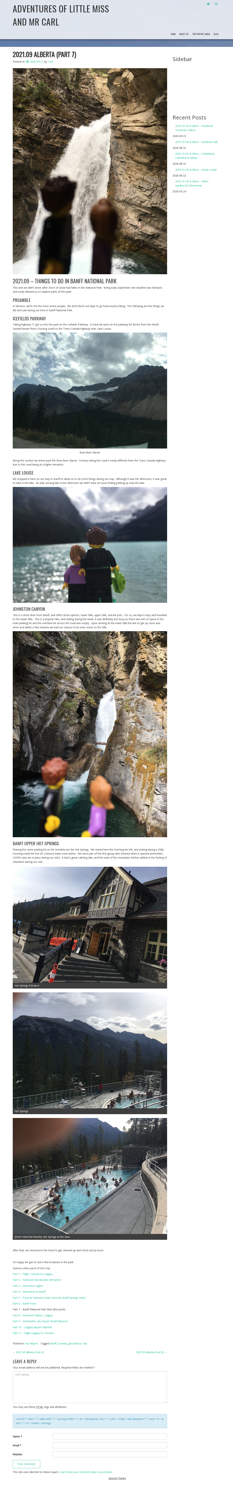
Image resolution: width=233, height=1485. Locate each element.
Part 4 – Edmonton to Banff (29, 1291)
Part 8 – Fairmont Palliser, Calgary (33, 1315)
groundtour (75, 1343)
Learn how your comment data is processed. (86, 1472)
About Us (184, 34)
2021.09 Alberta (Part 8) (151, 1352)
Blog (216, 34)
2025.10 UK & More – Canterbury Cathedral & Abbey (194, 155)
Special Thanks (117, 1478)
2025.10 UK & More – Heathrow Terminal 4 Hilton (194, 128)
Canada (62, 1343)
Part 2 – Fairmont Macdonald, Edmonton (37, 1280)
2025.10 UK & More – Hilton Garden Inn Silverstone (191, 183)
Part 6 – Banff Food (24, 1303)
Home (173, 34)
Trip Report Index (201, 34)
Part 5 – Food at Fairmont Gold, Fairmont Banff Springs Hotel (49, 1297)
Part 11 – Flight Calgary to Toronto (33, 1333)
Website (17, 1454)
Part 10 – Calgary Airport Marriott (32, 1327)
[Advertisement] (200, 86)
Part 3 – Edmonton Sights (28, 1286)
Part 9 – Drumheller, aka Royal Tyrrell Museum (40, 1321)
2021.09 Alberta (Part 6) (28, 1352)
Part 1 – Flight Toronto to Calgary (32, 1274)
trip (85, 1343)
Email (17, 1445)
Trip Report (31, 1343)
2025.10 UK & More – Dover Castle (196, 169)
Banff (53, 1343)
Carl (50, 61)
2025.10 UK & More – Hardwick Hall (196, 142)
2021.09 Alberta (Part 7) (44, 54)
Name (17, 1436)
